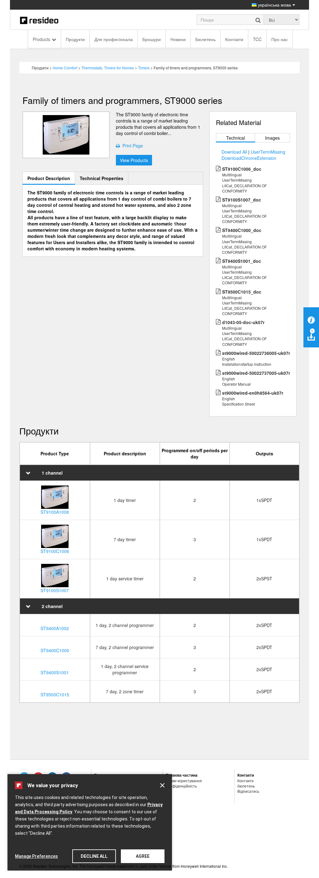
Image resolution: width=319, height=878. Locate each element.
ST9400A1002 (54, 628)
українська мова (274, 5)
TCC (257, 39)
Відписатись (248, 791)
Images (272, 138)
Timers (144, 67)
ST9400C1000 (54, 650)
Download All (234, 152)
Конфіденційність (181, 785)
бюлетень (246, 785)
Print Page (131, 145)
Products (41, 39)
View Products (134, 160)
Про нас (279, 39)
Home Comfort (65, 67)
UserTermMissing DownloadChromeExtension (253, 155)
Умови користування (184, 780)
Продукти (75, 39)
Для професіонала (113, 39)
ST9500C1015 (54, 694)
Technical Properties (101, 178)
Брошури (151, 39)
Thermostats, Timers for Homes (107, 67)
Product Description (48, 178)
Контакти (234, 39)
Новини (178, 39)
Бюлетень (205, 39)
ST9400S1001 (54, 672)
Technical (235, 138)
